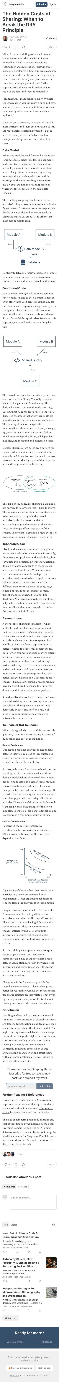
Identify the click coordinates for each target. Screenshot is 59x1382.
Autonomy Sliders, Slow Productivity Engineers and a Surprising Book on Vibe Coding (20, 1263)
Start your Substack (21, 1367)
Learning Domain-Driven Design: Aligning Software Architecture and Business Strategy (27, 1130)
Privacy (38, 1357)
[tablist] (15, 1187)
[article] (29, 1242)
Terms (47, 1357)
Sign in (52, 4)
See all (8, 1317)
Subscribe (41, 4)
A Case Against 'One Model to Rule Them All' (27, 410)
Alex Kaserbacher (18, 37)
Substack (14, 1375)
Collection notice (29, 1360)
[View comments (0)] (16, 47)
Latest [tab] (14, 1224)
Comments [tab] (9, 1186)
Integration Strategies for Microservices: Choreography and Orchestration (21, 1292)
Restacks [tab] (22, 1186)
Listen (52, 38)
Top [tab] (6, 1224)
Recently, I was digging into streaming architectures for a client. (20, 1242)
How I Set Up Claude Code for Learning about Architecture (20, 1235)
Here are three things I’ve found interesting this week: (19, 1272)
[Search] (54, 1225)
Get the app (44, 1367)
